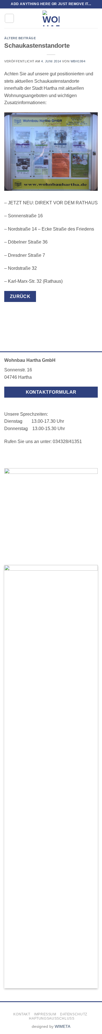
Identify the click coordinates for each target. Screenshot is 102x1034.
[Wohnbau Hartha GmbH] (51, 18)
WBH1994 (78, 61)
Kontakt (21, 1014)
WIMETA (62, 1026)
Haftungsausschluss (51, 1018)
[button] (9, 18)
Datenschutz (73, 1014)
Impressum (45, 1014)
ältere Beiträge (20, 38)
